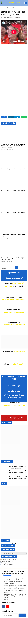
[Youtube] (7, 606)
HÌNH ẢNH (5, 541)
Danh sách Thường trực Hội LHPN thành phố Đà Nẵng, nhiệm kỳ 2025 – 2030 (18, 466)
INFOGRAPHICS (7, 462)
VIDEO (4, 483)
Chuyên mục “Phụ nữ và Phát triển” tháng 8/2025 (13, 212)
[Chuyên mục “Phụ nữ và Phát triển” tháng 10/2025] (14, 159)
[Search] (16, 267)
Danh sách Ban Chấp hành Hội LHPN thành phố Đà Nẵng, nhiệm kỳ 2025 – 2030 (18, 478)
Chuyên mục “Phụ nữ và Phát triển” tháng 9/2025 (13, 190)
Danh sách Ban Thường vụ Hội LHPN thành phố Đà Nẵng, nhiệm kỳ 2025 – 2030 (18, 472)
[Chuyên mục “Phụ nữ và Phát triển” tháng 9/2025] (14, 181)
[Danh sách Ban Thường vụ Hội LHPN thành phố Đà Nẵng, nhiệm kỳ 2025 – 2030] (4, 472)
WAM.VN (6, 599)
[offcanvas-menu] (25, 3)
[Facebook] (3, 606)
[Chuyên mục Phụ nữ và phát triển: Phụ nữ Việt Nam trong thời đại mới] (14, 248)
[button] (2, 544)
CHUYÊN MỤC (6, 422)
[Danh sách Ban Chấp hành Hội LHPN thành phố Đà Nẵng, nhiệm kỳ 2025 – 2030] (4, 478)
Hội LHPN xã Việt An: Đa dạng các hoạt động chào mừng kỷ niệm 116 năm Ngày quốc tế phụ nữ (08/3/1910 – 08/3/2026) (13, 146)
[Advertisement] (14, 61)
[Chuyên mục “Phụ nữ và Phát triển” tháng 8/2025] (14, 203)
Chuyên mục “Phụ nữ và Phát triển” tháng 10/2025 (13, 169)
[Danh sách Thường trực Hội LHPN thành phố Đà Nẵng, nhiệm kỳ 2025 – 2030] (4, 466)
